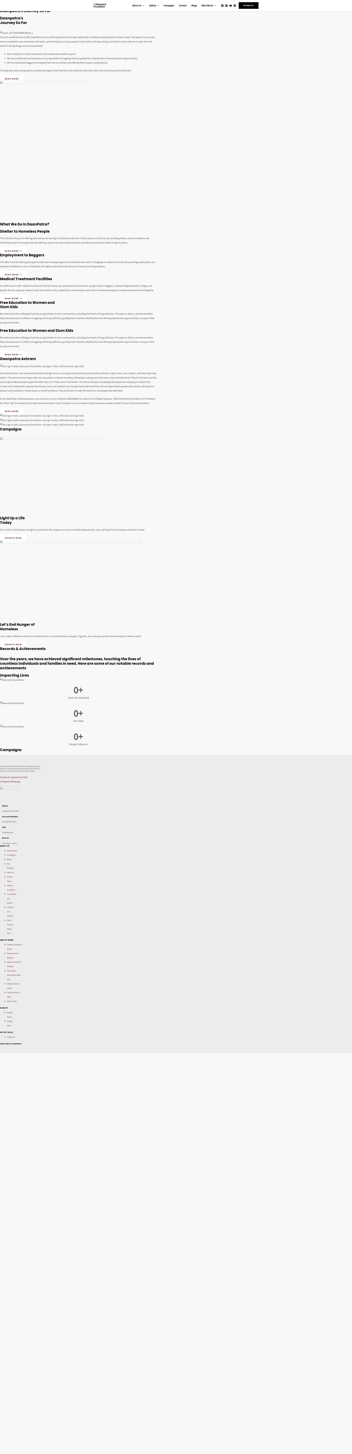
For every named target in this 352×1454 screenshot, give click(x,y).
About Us (136, 5)
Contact (183, 5)
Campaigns (168, 5)
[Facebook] (222, 5)
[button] (142, 5)
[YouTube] (230, 5)
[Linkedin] (234, 5)
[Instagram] (226, 5)
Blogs (194, 5)
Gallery (152, 5)
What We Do (207, 5)
